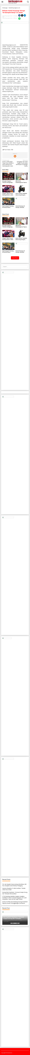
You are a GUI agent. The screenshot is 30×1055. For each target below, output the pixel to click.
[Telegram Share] (25, 15)
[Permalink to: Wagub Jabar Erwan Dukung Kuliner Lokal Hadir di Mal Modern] (8, 188)
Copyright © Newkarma (6, 1052)
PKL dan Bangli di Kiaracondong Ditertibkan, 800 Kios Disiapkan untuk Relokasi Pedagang (14, 884)
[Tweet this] (22, 15)
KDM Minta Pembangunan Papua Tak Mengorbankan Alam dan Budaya (21, 181)
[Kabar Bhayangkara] (15, 1)
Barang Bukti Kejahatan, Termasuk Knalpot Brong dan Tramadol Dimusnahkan (14, 893)
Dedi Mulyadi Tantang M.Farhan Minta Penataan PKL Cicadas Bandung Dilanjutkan (8, 206)
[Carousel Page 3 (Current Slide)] (15, 923)
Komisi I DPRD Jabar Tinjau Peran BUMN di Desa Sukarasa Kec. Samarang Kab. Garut (7, 163)
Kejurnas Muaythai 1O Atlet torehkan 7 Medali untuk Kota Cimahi (13, 889)
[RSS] (15, 156)
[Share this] (19, 15)
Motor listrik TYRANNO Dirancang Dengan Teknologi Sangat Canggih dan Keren (21, 194)
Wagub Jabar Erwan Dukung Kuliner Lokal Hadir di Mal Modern (7, 194)
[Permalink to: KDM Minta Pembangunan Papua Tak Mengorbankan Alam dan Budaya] (22, 176)
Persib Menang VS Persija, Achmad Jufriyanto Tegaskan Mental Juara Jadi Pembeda (21, 206)
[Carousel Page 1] (11, 923)
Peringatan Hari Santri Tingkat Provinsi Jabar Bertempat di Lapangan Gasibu (22, 163)
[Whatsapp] (19, 18)
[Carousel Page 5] (18, 923)
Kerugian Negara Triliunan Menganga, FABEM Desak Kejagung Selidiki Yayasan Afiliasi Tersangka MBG (8, 181)
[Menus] (2, 2)
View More (15, 258)
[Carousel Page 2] (13, 923)
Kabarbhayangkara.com (7, 18)
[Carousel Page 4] (17, 923)
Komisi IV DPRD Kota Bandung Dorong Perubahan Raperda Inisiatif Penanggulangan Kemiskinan (15, 902)
